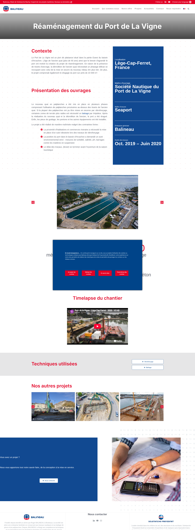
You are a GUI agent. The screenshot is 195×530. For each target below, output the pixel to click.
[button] (188, 8)
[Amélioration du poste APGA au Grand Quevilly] (142, 406)
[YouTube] (97, 521)
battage (85, 113)
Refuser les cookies (88, 273)
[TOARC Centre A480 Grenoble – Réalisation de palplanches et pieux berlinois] (97, 406)
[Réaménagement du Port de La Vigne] (53, 406)
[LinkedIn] (94, 521)
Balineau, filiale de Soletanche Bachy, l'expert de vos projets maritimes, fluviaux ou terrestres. (36, 2)
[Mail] (101, 521)
